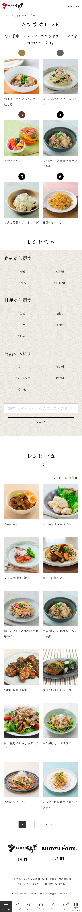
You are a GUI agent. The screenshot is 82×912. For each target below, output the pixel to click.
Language (71, 6)
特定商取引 (65, 878)
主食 (22, 325)
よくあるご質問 (31, 878)
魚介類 (60, 271)
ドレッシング (22, 378)
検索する (41, 422)
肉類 (22, 271)
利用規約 (48, 884)
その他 (22, 389)
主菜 (22, 313)
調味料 (60, 367)
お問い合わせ (49, 878)
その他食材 (60, 283)
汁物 (60, 325)
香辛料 (60, 378)
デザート (22, 336)
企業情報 (16, 878)
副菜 (60, 313)
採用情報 (60, 884)
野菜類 (22, 283)
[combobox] (41, 408)
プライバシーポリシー (29, 884)
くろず (22, 367)
